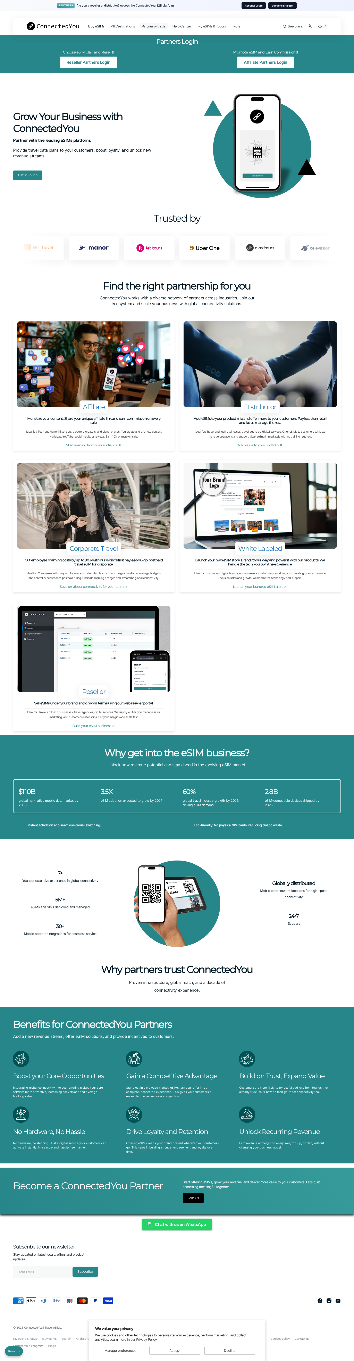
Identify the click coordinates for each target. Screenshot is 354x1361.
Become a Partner (282, 5)
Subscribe (85, 1271)
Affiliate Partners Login (265, 62)
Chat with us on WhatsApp (180, 1224)
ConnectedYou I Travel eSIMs (42, 1327)
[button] (293, 26)
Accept (174, 1350)
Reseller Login (253, 5)
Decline (229, 1350)
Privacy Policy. (146, 1339)
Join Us (193, 1198)
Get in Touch (27, 175)
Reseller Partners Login (88, 62)
